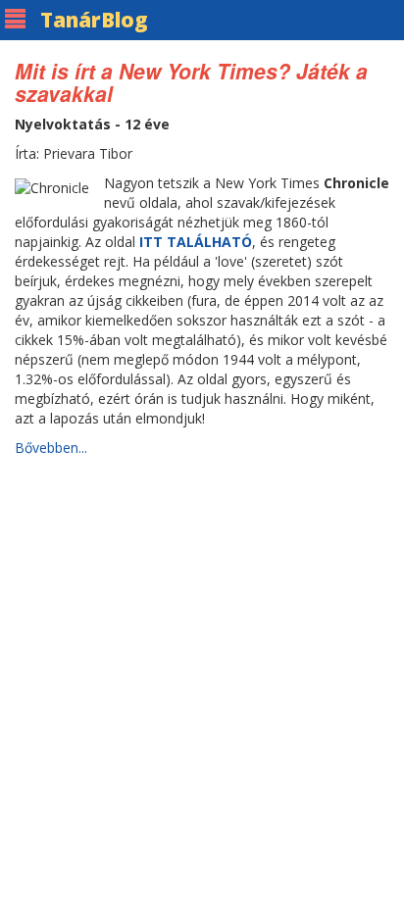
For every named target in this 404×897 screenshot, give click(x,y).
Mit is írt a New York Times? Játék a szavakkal (191, 82)
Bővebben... (51, 447)
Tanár (94, 19)
